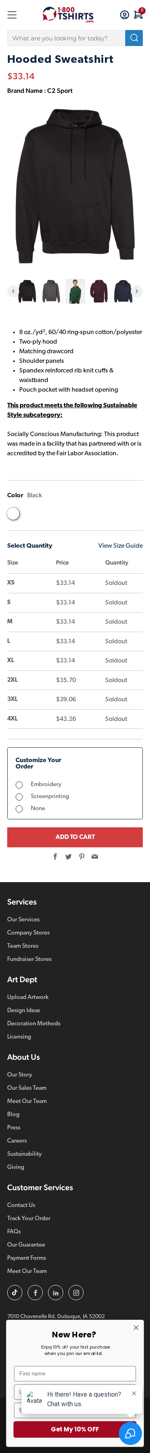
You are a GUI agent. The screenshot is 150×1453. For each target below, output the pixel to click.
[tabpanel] (27, 291)
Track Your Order (28, 1219)
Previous (13, 291)
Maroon (59, 516)
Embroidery (46, 785)
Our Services (23, 920)
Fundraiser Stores (29, 960)
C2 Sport (59, 90)
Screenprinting (50, 797)
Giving (15, 1168)
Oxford (89, 516)
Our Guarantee (26, 1245)
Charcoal (28, 516)
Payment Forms (26, 1258)
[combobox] (75, 38)
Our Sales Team (26, 1088)
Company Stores (28, 933)
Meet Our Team (27, 1102)
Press (13, 1128)
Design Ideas (23, 1011)
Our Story (19, 1075)
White (135, 516)
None (38, 809)
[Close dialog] (136, 1327)
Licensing (19, 1037)
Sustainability (24, 1154)
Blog (13, 1115)
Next (137, 291)
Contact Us (21, 1206)
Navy (74, 516)
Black (13, 514)
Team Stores (22, 946)
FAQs (14, 1232)
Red (104, 516)
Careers (17, 1141)
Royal (120, 516)
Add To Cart (75, 837)
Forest (44, 516)
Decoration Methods (33, 1024)
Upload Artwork (27, 998)
